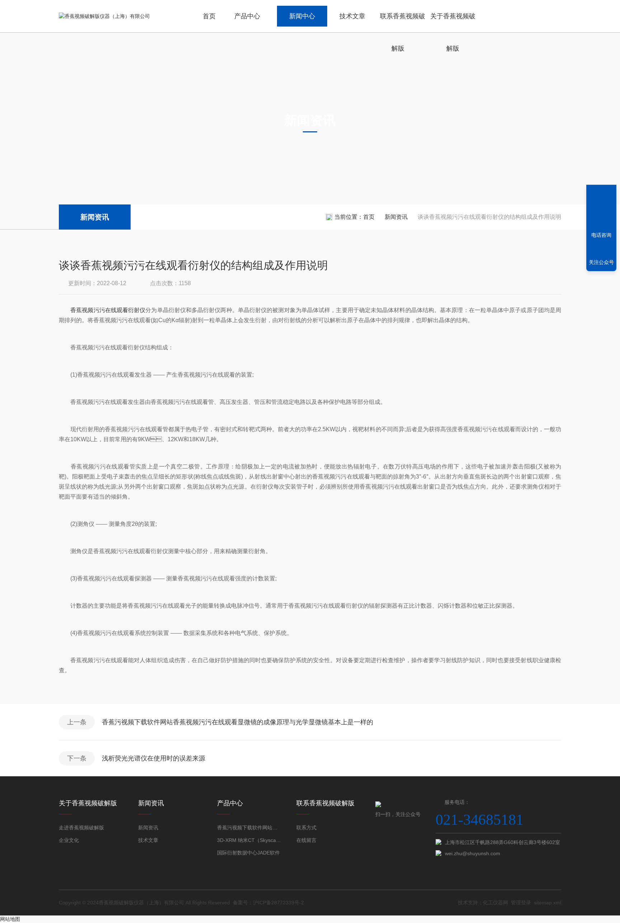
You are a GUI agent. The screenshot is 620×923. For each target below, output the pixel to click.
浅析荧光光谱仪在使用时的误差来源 (153, 758)
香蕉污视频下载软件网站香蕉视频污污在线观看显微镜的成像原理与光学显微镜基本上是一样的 (237, 722)
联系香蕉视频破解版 (402, 22)
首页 (209, 16)
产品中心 (247, 16)
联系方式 (306, 827)
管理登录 (521, 902)
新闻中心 (302, 16)
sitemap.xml (547, 902)
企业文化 (69, 840)
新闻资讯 (94, 217)
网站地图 (10, 919)
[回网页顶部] (601, 209)
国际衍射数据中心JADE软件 (248, 853)
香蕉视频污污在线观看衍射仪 (107, 310)
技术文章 (352, 16)
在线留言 (306, 840)
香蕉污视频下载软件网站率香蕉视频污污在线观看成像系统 (249, 827)
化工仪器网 (495, 902)
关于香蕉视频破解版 (452, 22)
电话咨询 (601, 235)
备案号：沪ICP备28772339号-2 (268, 902)
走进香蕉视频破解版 (81, 827)
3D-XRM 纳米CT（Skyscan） (249, 840)
